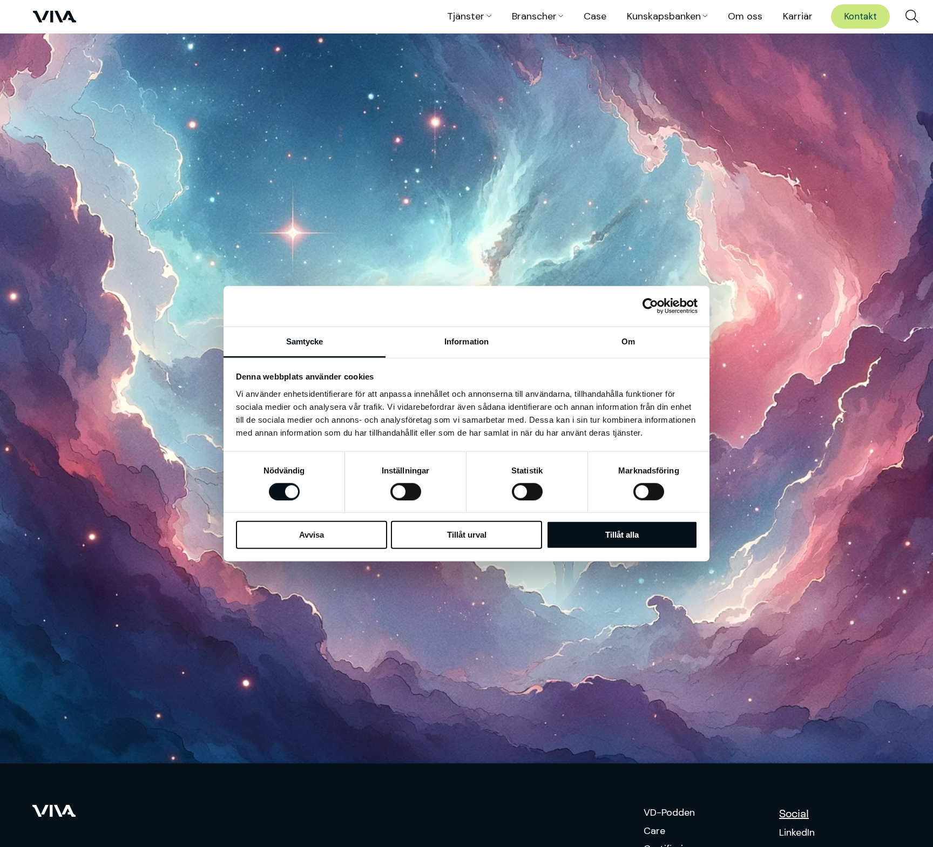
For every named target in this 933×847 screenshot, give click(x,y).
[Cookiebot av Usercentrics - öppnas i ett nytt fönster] (650, 306)
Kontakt (860, 16)
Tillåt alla (622, 534)
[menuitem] (912, 16)
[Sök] (912, 16)
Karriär (798, 16)
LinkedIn (797, 832)
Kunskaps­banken (664, 16)
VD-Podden (669, 812)
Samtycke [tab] (304, 340)
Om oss (745, 16)
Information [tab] (466, 340)
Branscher (534, 16)
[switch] (405, 491)
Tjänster (465, 16)
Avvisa (311, 534)
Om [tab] (628, 340)
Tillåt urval (466, 534)
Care (654, 830)
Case (595, 16)
